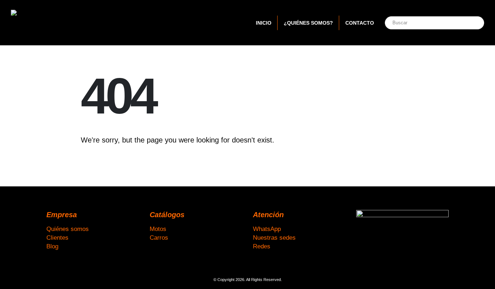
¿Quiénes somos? (308, 23)
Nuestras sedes (274, 237)
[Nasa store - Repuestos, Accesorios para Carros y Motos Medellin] (56, 23)
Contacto (359, 23)
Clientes (57, 237)
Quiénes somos (67, 228)
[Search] (471, 23)
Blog (52, 246)
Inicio (263, 23)
